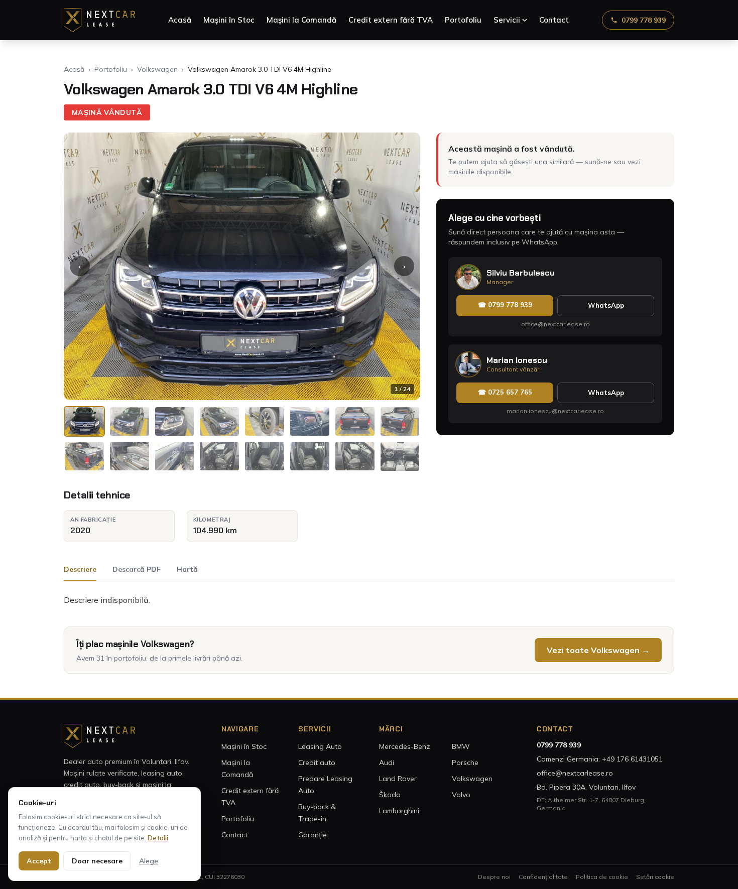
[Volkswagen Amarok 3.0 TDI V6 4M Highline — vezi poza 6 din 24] (309, 421)
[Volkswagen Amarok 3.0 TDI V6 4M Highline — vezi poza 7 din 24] (355, 421)
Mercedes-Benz (404, 746)
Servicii (507, 20)
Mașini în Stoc (229, 20)
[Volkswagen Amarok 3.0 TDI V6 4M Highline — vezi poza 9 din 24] (84, 456)
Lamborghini (399, 810)
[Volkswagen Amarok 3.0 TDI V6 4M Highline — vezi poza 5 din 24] (264, 421)
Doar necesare (97, 860)
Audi (386, 762)
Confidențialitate (543, 876)
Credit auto (316, 762)
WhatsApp (606, 305)
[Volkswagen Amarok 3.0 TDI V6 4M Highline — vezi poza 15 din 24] (355, 456)
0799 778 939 (644, 20)
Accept (39, 860)
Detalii (158, 838)
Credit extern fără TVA (390, 20)
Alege (148, 860)
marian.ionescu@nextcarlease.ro (555, 411)
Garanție (312, 834)
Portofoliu (463, 20)
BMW (461, 746)
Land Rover (398, 778)
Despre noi (494, 876)
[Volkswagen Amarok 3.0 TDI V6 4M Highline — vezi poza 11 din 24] (174, 456)
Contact (554, 20)
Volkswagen (157, 69)
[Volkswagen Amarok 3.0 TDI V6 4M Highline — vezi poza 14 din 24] (309, 456)
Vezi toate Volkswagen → (598, 650)
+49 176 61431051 (632, 759)
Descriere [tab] (80, 569)
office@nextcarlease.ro (555, 324)
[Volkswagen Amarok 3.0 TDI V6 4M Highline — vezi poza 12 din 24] (219, 456)
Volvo (461, 794)
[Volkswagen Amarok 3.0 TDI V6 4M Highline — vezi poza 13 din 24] (264, 456)
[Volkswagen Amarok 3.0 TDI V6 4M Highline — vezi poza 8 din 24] (400, 421)
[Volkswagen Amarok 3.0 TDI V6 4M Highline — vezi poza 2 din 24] (129, 421)
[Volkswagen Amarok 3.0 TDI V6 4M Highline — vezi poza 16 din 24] (400, 456)
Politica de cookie (602, 876)
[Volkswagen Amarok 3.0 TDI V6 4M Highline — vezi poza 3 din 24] (174, 421)
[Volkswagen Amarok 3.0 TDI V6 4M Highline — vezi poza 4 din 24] (219, 421)
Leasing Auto (320, 746)
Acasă (179, 20)
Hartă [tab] (187, 569)
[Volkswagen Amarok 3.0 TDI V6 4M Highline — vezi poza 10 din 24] (129, 456)
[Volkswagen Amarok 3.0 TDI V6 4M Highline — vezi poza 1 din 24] (84, 421)
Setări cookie (655, 876)
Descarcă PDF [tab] (136, 569)
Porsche (465, 762)
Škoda (390, 794)
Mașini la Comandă (301, 20)
